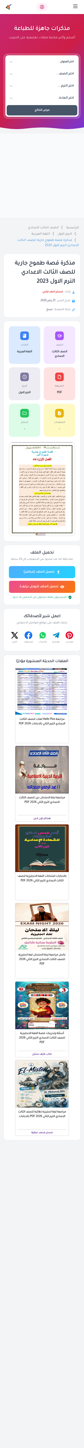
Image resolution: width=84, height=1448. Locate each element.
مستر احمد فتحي (52, 291)
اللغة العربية (40, 234)
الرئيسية (72, 228)
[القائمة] (75, 6)
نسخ (49, 309)
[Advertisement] (42, 175)
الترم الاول (65, 234)
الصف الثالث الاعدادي (43, 228)
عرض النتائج (42, 110)
